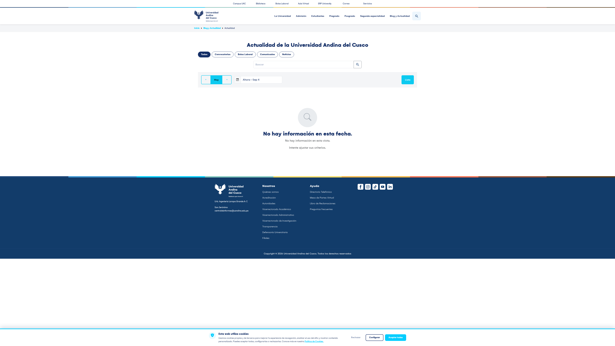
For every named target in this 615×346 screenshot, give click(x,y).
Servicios (367, 3)
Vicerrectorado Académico (276, 209)
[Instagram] (368, 187)
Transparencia (270, 226)
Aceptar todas (396, 337)
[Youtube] (382, 187)
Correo (346, 3)
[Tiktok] (375, 187)
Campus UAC (239, 3)
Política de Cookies (314, 341)
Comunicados (267, 54)
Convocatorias (222, 54)
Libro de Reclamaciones (322, 203)
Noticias (286, 54)
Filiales (265, 238)
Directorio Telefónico (321, 191)
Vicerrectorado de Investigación (279, 220)
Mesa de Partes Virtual (322, 197)
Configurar (374, 337)
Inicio (197, 28)
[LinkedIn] (390, 187)
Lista (407, 79)
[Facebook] (360, 187)
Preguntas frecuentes (321, 209)
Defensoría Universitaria (275, 232)
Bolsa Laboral (282, 3)
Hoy (216, 79)
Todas (204, 54)
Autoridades (268, 203)
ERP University (324, 3)
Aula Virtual (303, 3)
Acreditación (269, 197)
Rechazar (356, 337)
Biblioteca (260, 3)
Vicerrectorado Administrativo (278, 215)
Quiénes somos (270, 191)
